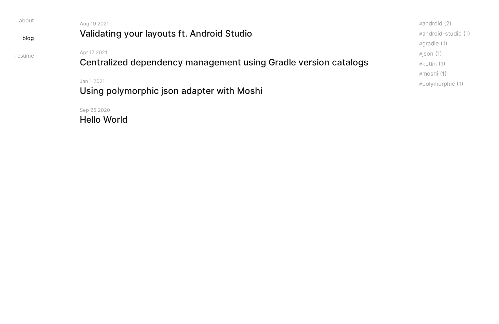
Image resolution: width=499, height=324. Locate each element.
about (26, 20)
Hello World (104, 119)
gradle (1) (434, 43)
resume (24, 55)
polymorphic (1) (442, 83)
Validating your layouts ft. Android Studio (166, 33)
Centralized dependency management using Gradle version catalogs (224, 62)
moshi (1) (434, 73)
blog (28, 38)
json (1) (432, 53)
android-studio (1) (446, 33)
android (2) (436, 23)
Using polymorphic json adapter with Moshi (171, 90)
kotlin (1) (433, 63)
